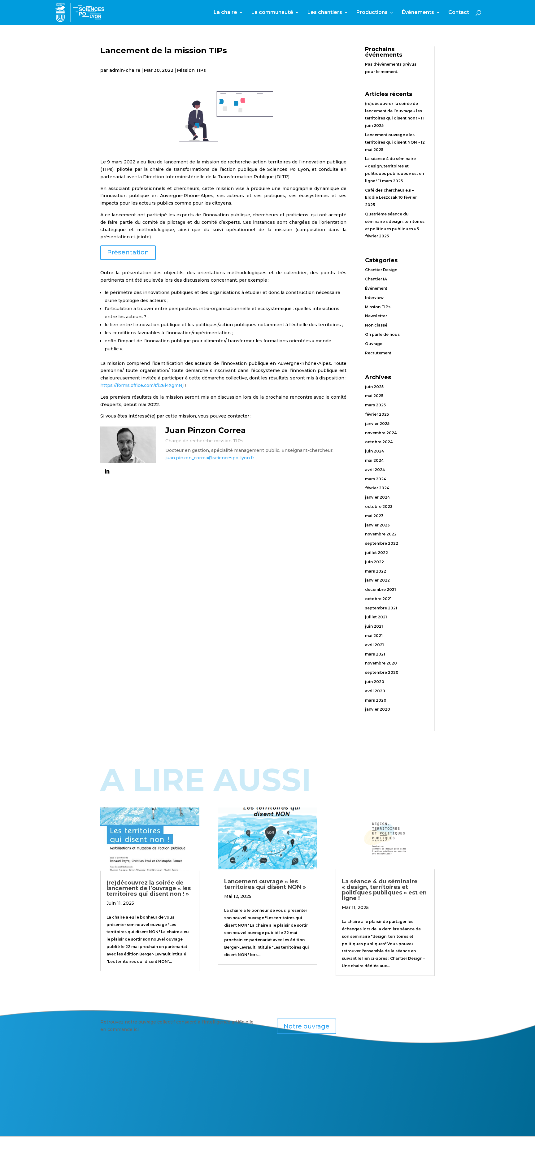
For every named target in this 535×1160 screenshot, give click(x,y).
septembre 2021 (381, 608)
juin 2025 (374, 386)
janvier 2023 (377, 525)
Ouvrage (373, 343)
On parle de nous (382, 334)
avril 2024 (375, 469)
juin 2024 (374, 451)
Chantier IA (376, 279)
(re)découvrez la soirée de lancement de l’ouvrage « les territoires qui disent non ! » (393, 111)
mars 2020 (375, 700)
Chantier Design (381, 269)
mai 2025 (374, 395)
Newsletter (376, 316)
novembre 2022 (381, 534)
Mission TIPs (191, 70)
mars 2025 (375, 405)
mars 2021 (375, 654)
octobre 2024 (379, 441)
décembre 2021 (380, 589)
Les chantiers (324, 12)
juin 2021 (374, 626)
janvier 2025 (377, 423)
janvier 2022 (377, 580)
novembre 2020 (381, 663)
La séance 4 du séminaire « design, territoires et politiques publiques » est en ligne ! (384, 890)
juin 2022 (374, 562)
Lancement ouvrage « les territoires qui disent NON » (265, 884)
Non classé (376, 325)
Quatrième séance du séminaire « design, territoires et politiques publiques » (394, 221)
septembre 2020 (381, 672)
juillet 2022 (376, 552)
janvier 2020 (377, 709)
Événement (376, 288)
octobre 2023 (379, 506)
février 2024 (377, 488)
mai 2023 (374, 515)
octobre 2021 (378, 598)
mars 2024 (375, 479)
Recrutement (378, 353)
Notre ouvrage (306, 1026)
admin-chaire (124, 70)
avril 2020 (375, 691)
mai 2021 (374, 635)
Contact (458, 12)
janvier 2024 (377, 497)
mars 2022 (375, 571)
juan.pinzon (178, 458)
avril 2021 (374, 645)
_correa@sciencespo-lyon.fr (223, 458)
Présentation (128, 252)
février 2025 (377, 414)
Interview (374, 297)
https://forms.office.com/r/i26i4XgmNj (142, 385)
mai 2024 (374, 460)
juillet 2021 (376, 617)
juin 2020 (374, 681)
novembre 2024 (381, 433)
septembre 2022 (381, 543)
